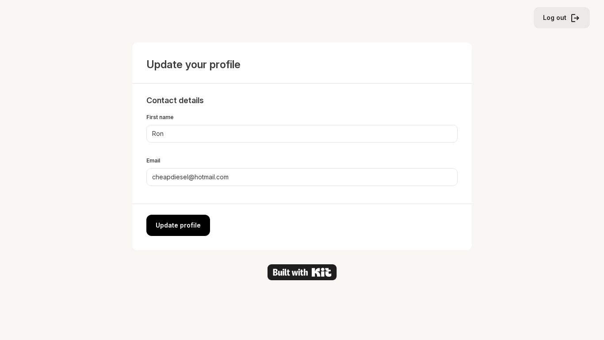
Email (153, 160)
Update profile (178, 225)
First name (160, 117)
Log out (554, 17)
